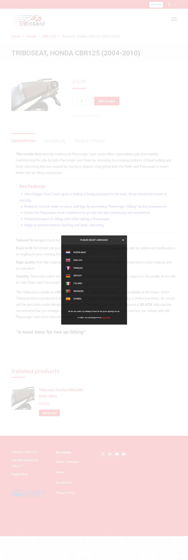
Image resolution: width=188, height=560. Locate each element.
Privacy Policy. (106, 318)
